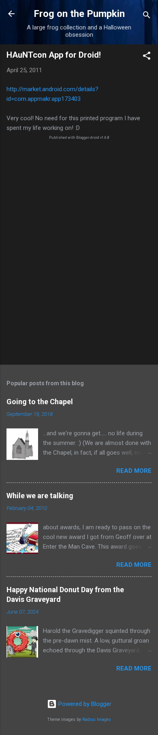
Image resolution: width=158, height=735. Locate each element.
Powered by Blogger (84, 704)
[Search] (147, 16)
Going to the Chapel (39, 401)
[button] (147, 57)
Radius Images (96, 719)
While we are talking (39, 495)
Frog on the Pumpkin (79, 13)
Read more (134, 470)
